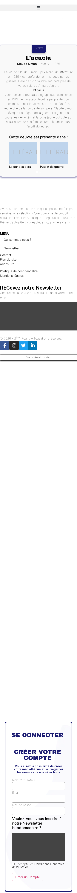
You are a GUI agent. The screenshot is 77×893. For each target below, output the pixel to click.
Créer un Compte (27, 877)
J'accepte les (38, 865)
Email (15, 792)
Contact (5, 255)
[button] (38, 8)
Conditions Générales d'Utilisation (38, 865)
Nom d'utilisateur (23, 780)
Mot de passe (21, 804)
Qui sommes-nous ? (17, 239)
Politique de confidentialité (19, 271)
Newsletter (11, 248)
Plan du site (8, 259)
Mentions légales (12, 275)
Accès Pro (7, 264)
